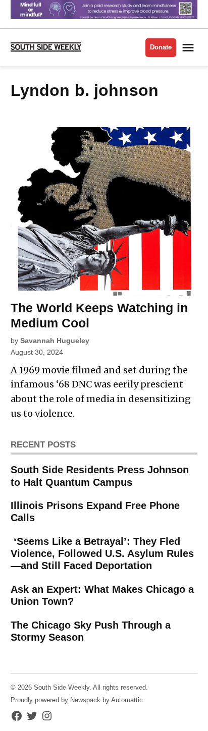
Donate (161, 47)
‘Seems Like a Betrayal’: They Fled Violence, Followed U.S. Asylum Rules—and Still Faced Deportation (102, 553)
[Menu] (189, 47)
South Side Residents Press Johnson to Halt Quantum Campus (100, 475)
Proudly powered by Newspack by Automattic (77, 700)
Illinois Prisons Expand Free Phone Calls (95, 511)
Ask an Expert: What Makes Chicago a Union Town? (102, 595)
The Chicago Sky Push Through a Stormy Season (91, 631)
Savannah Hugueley (54, 340)
